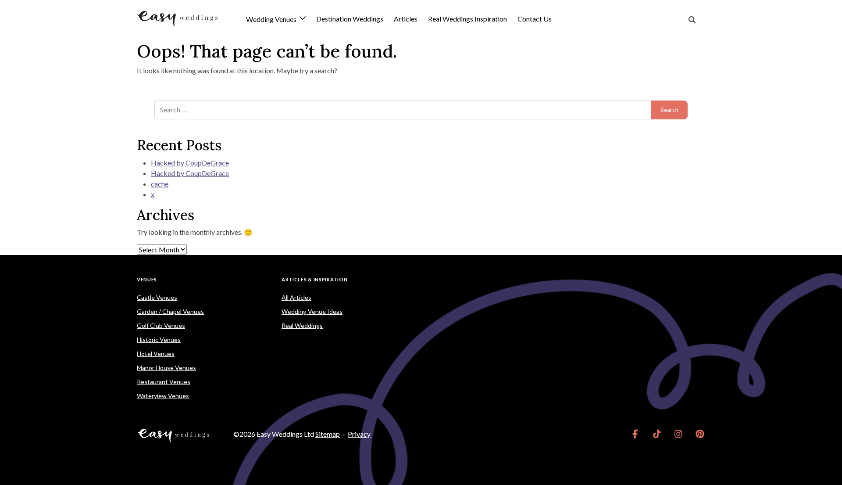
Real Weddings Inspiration (467, 18)
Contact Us (534, 18)
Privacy (359, 434)
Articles (405, 18)
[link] (635, 434)
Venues (147, 279)
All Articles (296, 297)
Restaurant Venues (163, 381)
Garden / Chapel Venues (170, 311)
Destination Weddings (349, 18)
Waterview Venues (163, 395)
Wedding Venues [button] (272, 19)
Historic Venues (159, 339)
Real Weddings (302, 325)
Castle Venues (157, 297)
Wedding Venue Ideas (312, 311)
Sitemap (327, 434)
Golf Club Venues (161, 325)
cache (159, 184)
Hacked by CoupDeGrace (190, 162)
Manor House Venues (166, 367)
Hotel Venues (156, 353)
